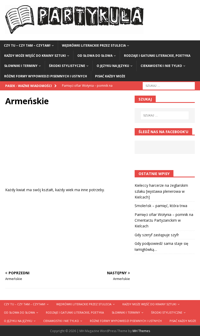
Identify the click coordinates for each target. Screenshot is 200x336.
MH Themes (141, 331)
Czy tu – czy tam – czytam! (27, 45)
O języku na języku (113, 66)
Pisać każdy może (110, 76)
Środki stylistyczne (67, 66)
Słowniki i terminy (21, 66)
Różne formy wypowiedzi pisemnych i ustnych (45, 76)
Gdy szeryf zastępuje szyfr (157, 234)
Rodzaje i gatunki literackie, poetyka (157, 55)
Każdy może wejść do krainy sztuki (35, 55)
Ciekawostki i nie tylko (161, 66)
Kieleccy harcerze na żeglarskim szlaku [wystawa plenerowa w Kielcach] (161, 191)
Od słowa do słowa (95, 55)
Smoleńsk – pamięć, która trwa (161, 205)
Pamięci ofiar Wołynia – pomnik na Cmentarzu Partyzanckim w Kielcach (164, 220)
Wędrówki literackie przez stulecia (94, 45)
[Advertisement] (67, 150)
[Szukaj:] (169, 85)
